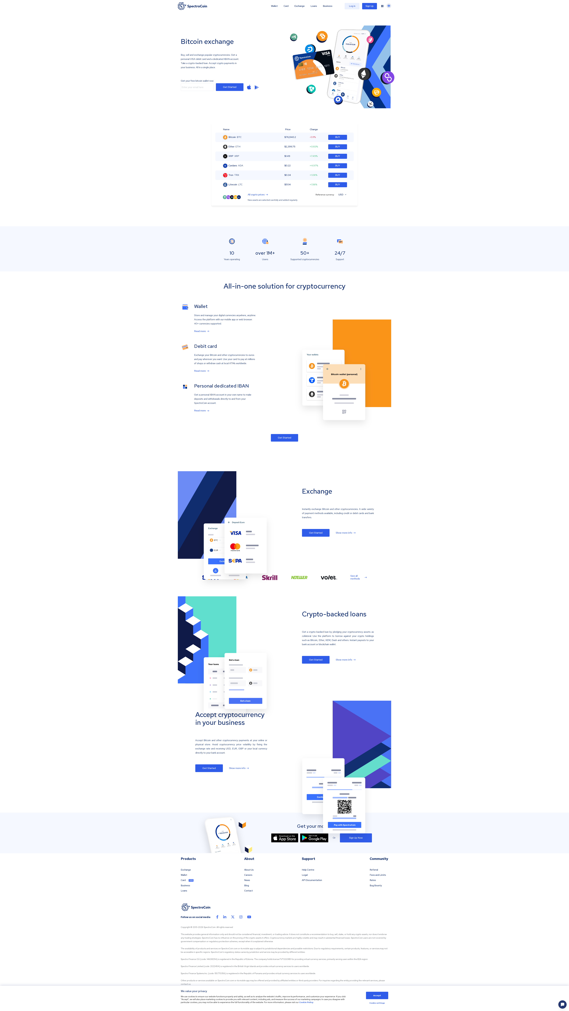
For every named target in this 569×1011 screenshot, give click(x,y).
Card (286, 6)
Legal (305, 875)
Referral (374, 870)
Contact (248, 891)
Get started (229, 87)
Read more (200, 331)
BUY (337, 137)
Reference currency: (325, 194)
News (247, 880)
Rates (373, 880)
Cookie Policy (306, 1002)
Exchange (299, 6)
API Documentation (312, 880)
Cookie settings (377, 1003)
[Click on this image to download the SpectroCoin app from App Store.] (284, 837)
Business (327, 6)
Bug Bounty (376, 885)
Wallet (274, 6)
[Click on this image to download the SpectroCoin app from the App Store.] (249, 87)
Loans (314, 6)
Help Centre (308, 870)
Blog (246, 885)
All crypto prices (256, 194)
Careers (248, 875)
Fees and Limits (378, 875)
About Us (249, 870)
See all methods (355, 577)
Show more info (344, 532)
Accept (377, 995)
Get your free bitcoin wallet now (197, 81)
